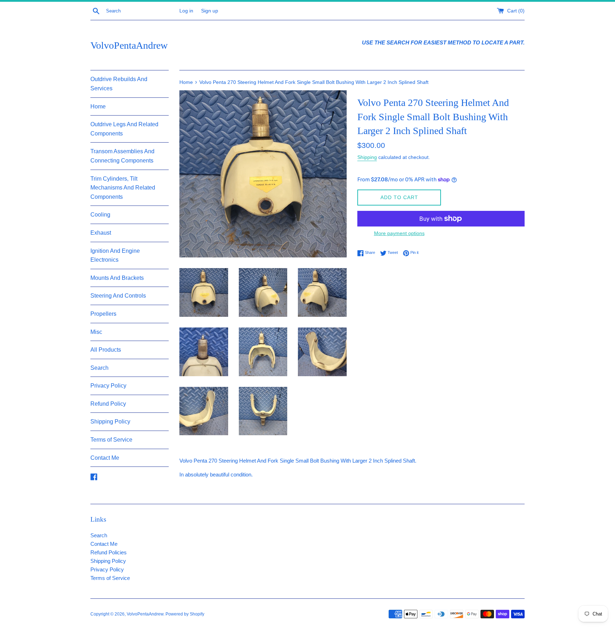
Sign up (209, 11)
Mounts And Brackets (117, 278)
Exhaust (100, 233)
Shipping (367, 157)
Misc (96, 332)
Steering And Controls (118, 296)
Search (99, 368)
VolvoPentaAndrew (129, 45)
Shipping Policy (110, 422)
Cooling (100, 215)
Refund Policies (108, 552)
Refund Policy (108, 404)
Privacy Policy (108, 386)
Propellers (103, 314)
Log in (186, 11)
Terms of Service (111, 440)
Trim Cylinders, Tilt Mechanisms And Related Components (122, 188)
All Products (105, 350)
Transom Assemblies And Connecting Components (122, 156)
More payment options (399, 233)
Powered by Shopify (184, 614)
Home (98, 106)
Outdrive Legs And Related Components (124, 129)
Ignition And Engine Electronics (115, 255)
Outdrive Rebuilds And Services (118, 83)
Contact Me (104, 458)
